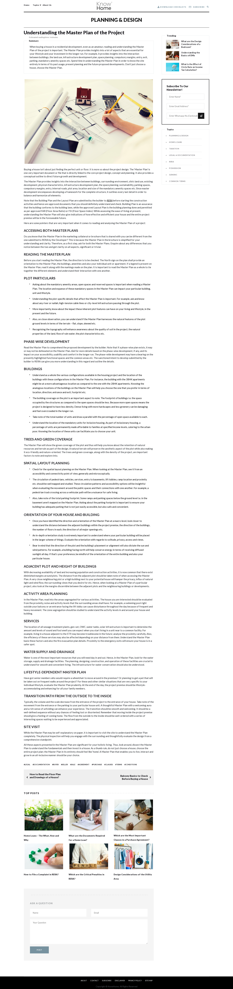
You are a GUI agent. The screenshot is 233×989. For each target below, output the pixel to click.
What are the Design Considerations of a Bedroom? (191, 44)
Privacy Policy (135, 980)
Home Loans (175, 142)
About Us (47, 5)
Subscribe (198, 7)
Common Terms (177, 181)
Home (26, 5)
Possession (175, 168)
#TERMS (118, 764)
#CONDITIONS (130, 764)
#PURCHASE (97, 764)
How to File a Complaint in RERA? (41, 874)
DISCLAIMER (120, 980)
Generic (173, 175)
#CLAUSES (108, 764)
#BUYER (55, 764)
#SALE (72, 764)
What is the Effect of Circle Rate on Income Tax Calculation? (192, 67)
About (84, 980)
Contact (94, 980)
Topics (36, 5)
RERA (109, 200)
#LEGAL (27, 764)
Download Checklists (173, 7)
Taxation (174, 149)
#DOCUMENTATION (41, 764)
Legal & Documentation (182, 155)
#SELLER (64, 764)
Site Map (148, 980)
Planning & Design (116, 20)
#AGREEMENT (83, 764)
